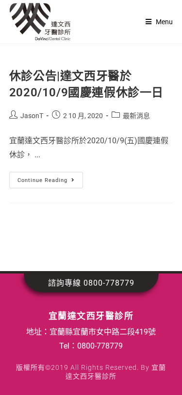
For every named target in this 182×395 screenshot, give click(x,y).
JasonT (31, 116)
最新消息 (136, 116)
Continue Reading (50, 177)
